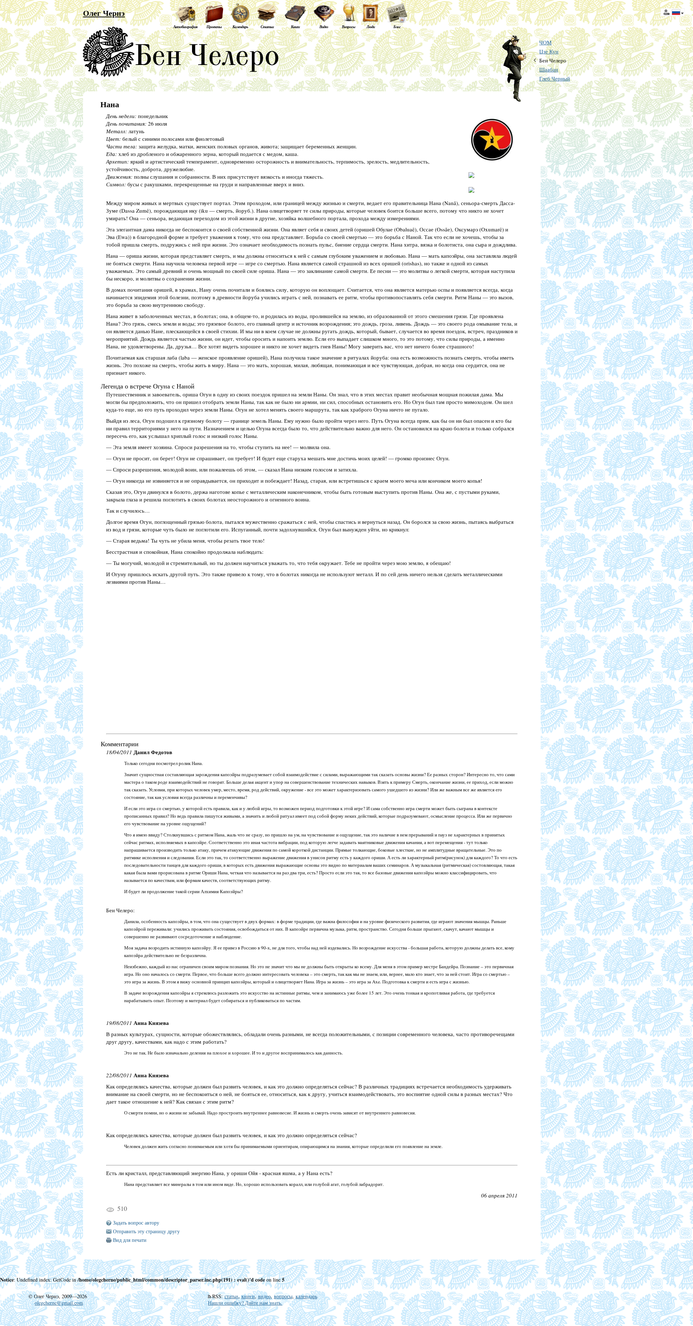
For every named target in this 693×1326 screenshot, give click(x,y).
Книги (295, 27)
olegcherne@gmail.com (59, 1302)
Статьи (267, 27)
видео (264, 1296)
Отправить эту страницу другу (146, 1231)
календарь (306, 1296)
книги (248, 1296)
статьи (231, 1296)
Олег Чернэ (104, 13)
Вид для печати (130, 1239)
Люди (370, 27)
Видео (323, 27)
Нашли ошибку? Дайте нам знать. (245, 1302)
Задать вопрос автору (136, 1222)
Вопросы (348, 27)
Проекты (214, 27)
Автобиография (185, 27)
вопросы (283, 1296)
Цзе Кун (548, 51)
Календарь (240, 27)
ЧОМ (545, 42)
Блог (396, 27)
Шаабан (548, 69)
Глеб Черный (554, 78)
